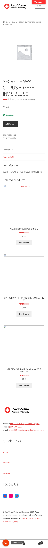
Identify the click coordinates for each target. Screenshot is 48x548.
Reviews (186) (8, 157)
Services (6, 462)
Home (8, 22)
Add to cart (10, 124)
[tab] (24, 149)
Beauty (14, 22)
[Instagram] (11, 496)
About (5, 452)
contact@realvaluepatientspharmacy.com (26, 430)
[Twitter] (17, 496)
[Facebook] (5, 496)
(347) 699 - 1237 (15, 427)
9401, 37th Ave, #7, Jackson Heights (25, 423)
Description (8, 149)
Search (24, 544)
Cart (37, 542)
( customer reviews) (25, 99)
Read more (24, 314)
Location (6, 473)
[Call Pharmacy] (5, 542)
